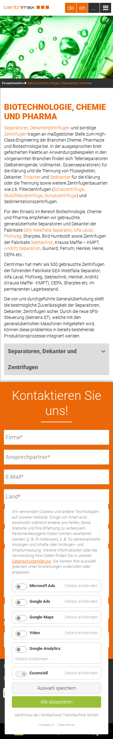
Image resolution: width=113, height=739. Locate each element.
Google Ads (40, 601)
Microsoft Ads (42, 585)
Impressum (46, 724)
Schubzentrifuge (61, 195)
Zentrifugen (15, 134)
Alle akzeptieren (56, 702)
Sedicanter (60, 177)
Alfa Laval (83, 230)
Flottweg (12, 236)
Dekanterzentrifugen (50, 127)
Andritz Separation (22, 248)
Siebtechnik (42, 242)
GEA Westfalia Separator (48, 230)
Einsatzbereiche (13, 83)
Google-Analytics (45, 648)
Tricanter (31, 177)
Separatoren (16, 127)
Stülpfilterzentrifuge (23, 195)
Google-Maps (42, 617)
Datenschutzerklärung (31, 561)
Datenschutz (66, 724)
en (82, 8)
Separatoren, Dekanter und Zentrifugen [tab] (42, 359)
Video (35, 632)
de (70, 8)
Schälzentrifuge (68, 189)
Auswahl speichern (56, 688)
